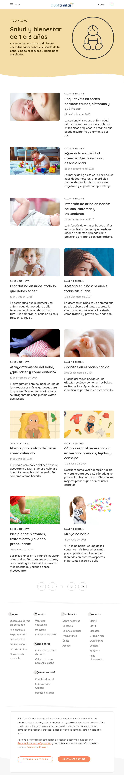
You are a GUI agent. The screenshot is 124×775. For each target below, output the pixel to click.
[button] (101, 4)
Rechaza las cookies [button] (35, 759)
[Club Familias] (62, 5)
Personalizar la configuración (34, 743)
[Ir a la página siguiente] (71, 586)
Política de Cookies (37, 747)
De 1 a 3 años (20, 21)
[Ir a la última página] (82, 586)
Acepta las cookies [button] (74, 759)
